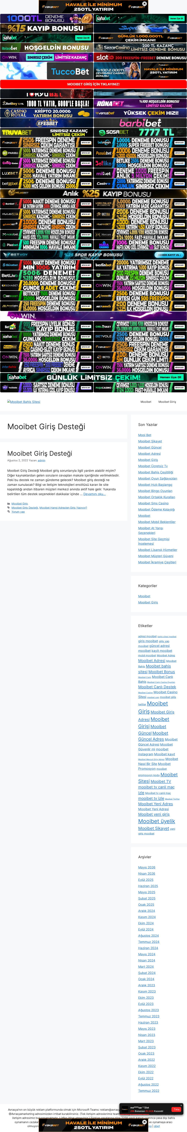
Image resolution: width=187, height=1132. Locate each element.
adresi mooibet (147, 636)
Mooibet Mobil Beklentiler (156, 522)
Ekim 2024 (146, 923)
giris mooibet (148, 641)
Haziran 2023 (148, 1022)
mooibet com (153, 697)
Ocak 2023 (146, 1053)
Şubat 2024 (147, 973)
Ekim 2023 (146, 998)
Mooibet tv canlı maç (158, 793)
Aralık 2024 (146, 911)
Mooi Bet (144, 435)
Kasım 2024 (147, 917)
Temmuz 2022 (148, 1091)
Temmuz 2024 (148, 942)
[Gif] (93, 193)
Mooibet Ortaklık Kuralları (156, 497)
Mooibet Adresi (149, 454)
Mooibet (146, 401)
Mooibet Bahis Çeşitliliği (155, 472)
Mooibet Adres (166, 655)
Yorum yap (18, 511)
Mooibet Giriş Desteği (39, 453)
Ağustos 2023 (148, 1010)
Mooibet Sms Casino (153, 503)
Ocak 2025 (146, 904)
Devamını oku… (94, 494)
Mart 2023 (146, 1041)
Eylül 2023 (146, 1004)
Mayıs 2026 (146, 867)
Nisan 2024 (146, 960)
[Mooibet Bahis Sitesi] (23, 401)
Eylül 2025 (145, 880)
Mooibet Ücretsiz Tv (153, 466)
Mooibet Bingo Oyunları (155, 491)
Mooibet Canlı (144, 677)
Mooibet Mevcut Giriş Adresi (151, 759)
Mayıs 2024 (146, 954)
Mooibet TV (161, 781)
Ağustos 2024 (148, 935)
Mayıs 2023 (146, 1029)
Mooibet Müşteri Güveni (155, 556)
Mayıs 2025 (146, 892)
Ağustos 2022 (148, 1084)
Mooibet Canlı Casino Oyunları (161, 682)
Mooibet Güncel (149, 447)
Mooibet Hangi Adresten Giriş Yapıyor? (63, 507)
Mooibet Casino (145, 692)
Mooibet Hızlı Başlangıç (155, 485)
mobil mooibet (147, 655)
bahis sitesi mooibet (167, 636)
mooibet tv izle (151, 798)
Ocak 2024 (146, 979)
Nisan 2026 (146, 873)
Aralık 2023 (146, 985)
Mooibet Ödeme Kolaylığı (156, 509)
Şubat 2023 (147, 1047)
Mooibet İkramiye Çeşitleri (157, 562)
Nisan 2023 (146, 1035)
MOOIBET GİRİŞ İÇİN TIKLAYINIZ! (93, 84)
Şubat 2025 (146, 898)
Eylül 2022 (145, 1078)
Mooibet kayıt (164, 754)
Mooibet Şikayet (150, 441)
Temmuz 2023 (148, 1016)
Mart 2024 (146, 966)
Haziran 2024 (148, 948)
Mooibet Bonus (161, 671)
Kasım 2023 (147, 991)
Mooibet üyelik (156, 821)
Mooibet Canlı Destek (157, 687)
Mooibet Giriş (167, 401)
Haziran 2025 (148, 886)
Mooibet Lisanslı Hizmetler (157, 550)
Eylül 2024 (146, 929)
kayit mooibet (162, 651)
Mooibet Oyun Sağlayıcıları (157, 478)
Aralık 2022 (146, 1060)
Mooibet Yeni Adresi (153, 809)
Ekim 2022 (146, 1072)
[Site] (46, 142)
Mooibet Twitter (172, 799)
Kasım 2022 (147, 1066)
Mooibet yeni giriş (154, 814)
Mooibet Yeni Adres (155, 804)
